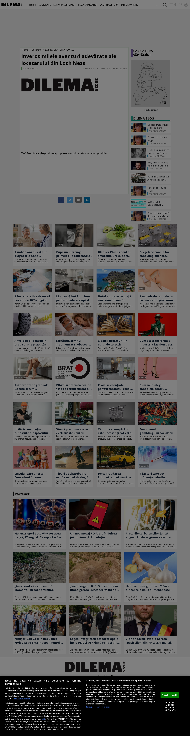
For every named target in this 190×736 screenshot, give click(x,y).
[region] (95, 706)
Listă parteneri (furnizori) (98, 707)
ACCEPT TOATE (169, 694)
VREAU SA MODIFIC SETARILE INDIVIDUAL (170, 706)
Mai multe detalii (22, 698)
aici (43, 719)
